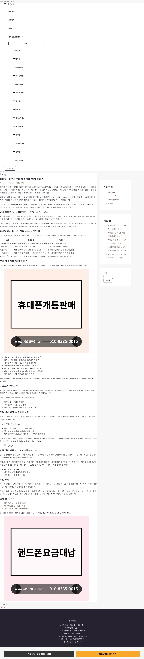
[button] (10, 168)
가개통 (17, 59)
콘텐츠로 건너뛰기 (7, 1)
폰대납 (17, 135)
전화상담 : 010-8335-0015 (39, 654)
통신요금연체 (19, 93)
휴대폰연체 (19, 126)
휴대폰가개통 (19, 143)
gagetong (5, 183)
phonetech (112, 196)
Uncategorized (113, 200)
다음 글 (4, 607)
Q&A (10, 28)
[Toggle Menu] (26, 43)
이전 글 (4, 605)
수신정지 (18, 110)
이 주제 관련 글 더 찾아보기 (14, 506)
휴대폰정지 (19, 84)
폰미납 (17, 152)
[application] (21, 37)
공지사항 (11, 11)
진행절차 (11, 20)
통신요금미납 (19, 118)
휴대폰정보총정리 (14, 37)
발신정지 (18, 101)
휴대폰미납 (19, 76)
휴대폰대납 (19, 67)
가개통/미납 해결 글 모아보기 (15, 503)
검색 (105, 273)
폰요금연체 (19, 160)
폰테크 (17, 50)
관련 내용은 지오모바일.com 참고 (16, 508)
